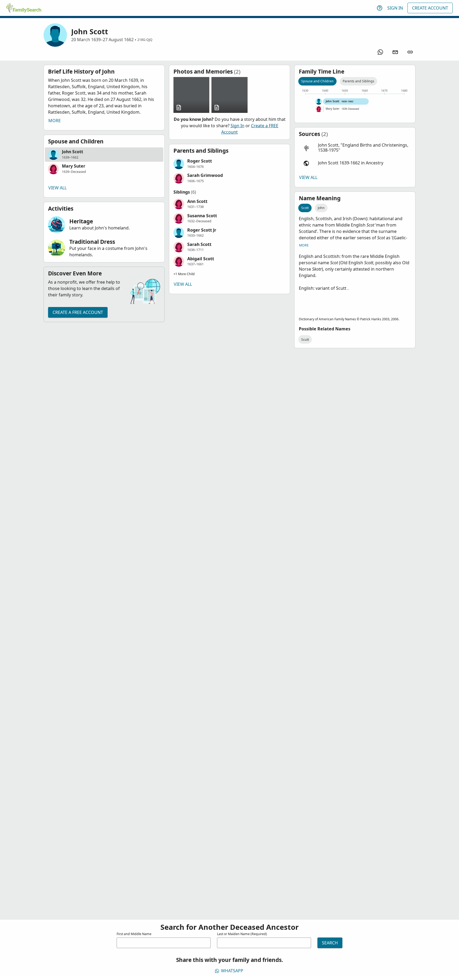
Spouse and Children (317, 81)
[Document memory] (191, 95)
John (321, 208)
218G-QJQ (144, 39)
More (54, 120)
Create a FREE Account (78, 312)
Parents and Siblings (358, 81)
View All (57, 188)
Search (330, 943)
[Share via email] (395, 52)
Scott (305, 208)
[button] (104, 154)
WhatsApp (232, 971)
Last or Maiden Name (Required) (242, 934)
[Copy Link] (410, 52)
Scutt (305, 339)
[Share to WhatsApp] (380, 52)
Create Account (430, 8)
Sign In (395, 8)
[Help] (379, 8)
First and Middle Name (134, 934)
